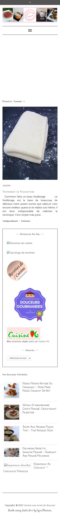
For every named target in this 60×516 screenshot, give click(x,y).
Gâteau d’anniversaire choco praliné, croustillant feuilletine (39, 408)
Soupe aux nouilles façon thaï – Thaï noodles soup (37, 428)
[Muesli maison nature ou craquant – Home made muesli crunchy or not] (12, 390)
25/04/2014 (6, 186)
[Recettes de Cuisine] (19, 242)
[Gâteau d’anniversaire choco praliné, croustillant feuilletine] (12, 412)
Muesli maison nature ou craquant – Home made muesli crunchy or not (37, 387)
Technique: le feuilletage (18, 191)
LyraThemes (44, 510)
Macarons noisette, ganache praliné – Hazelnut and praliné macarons (39, 452)
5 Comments (25, 221)
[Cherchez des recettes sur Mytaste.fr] (21, 252)
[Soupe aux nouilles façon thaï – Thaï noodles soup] (12, 433)
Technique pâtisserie (10, 221)
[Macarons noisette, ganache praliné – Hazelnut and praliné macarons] (12, 452)
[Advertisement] (30, 66)
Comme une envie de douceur (39, 505)
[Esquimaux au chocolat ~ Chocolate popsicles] (18, 465)
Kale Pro (27, 510)
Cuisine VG (43, 341)
